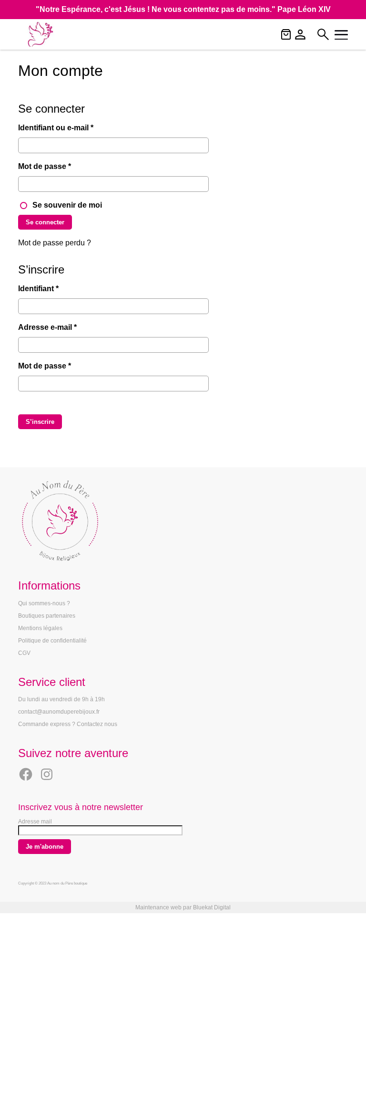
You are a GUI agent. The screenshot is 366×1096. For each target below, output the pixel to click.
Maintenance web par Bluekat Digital (183, 907)
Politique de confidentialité (52, 640)
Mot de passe (64, 166)
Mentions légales (40, 628)
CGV (24, 653)
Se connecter (45, 222)
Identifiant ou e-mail (75, 127)
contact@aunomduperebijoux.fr (59, 711)
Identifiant (58, 288)
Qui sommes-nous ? (44, 603)
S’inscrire (40, 421)
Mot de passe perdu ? (54, 243)
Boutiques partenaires (46, 615)
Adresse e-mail (67, 327)
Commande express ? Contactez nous (67, 724)
